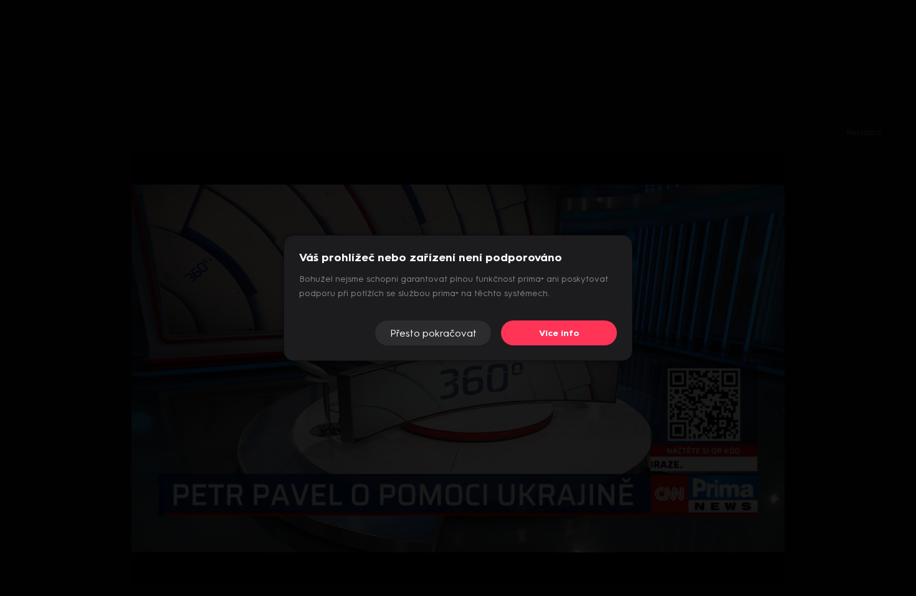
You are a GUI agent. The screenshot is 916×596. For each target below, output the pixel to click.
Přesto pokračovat (433, 333)
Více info (559, 333)
